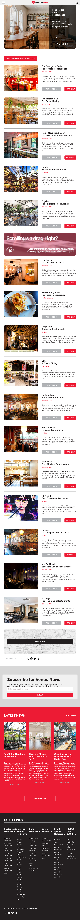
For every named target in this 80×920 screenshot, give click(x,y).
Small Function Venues (19, 872)
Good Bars (32, 853)
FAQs (68, 847)
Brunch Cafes (46, 841)
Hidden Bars (33, 846)
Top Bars (32, 858)
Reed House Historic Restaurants (58, 12)
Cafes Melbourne (47, 830)
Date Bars (32, 848)
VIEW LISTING (51, 89)
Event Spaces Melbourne (59, 831)
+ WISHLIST (70, 89)
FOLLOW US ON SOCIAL (13, 659)
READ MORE (14, 784)
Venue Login (71, 849)
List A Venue (71, 844)
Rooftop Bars (33, 838)
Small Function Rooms (19, 864)
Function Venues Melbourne (22, 831)
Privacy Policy (71, 859)
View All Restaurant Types (8, 870)
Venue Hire (20, 849)
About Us (70, 839)
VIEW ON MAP (40, 642)
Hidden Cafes (46, 848)
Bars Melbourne (34, 830)
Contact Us (70, 842)
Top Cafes (45, 838)
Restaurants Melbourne (10, 830)
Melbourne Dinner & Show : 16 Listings (20, 58)
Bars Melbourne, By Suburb (33, 868)
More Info (62, 44)
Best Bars (32, 856)
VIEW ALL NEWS (71, 715)
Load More (40, 798)
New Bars (32, 851)
